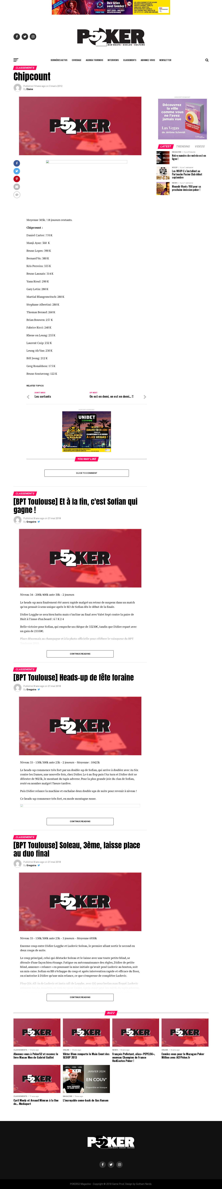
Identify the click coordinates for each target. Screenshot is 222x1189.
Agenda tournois (94, 60)
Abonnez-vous (148, 60)
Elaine (29, 89)
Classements (129, 60)
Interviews (113, 60)
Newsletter (165, 60)
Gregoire (31, 521)
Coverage (76, 60)
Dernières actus (59, 60)
